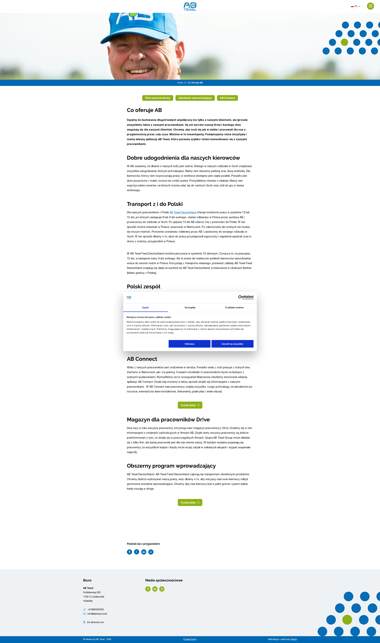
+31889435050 (95, 610)
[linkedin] (154, 589)
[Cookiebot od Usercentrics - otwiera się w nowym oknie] (241, 297)
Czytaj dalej (187, 405)
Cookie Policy (190, 640)
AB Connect (227, 97)
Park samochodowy (157, 97)
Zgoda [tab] (145, 307)
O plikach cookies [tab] (234, 307)
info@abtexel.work (97, 614)
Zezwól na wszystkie (232, 344)
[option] (190, 46)
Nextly (294, 640)
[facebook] (148, 589)
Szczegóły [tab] (190, 307)
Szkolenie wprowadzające (195, 97)
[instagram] (161, 589)
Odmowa (189, 344)
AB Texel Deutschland (183, 212)
